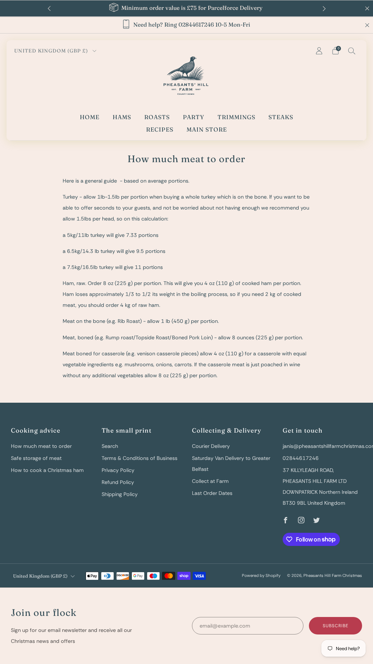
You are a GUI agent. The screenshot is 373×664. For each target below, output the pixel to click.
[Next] (324, 8)
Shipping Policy (120, 494)
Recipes (159, 129)
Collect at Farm (210, 481)
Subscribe (336, 626)
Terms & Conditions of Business (139, 458)
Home (89, 117)
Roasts (157, 117)
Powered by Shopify (261, 575)
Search (110, 446)
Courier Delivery (211, 446)
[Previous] (49, 8)
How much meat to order (41, 446)
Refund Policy (118, 482)
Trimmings (236, 117)
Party (193, 117)
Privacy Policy (118, 470)
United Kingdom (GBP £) (52, 51)
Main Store (206, 129)
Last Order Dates (212, 493)
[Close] (367, 25)
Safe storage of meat (36, 458)
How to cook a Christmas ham (47, 470)
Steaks (280, 117)
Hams (122, 117)
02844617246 (301, 458)
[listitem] (186, 8)
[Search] (352, 50)
